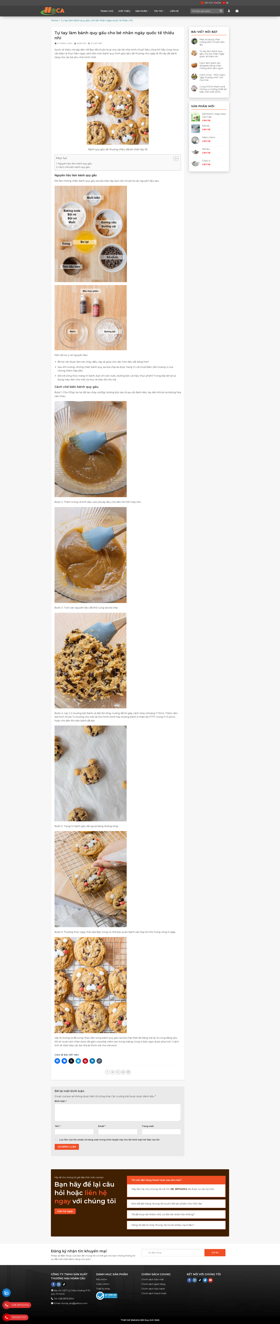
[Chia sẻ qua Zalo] (64, 1061)
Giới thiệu (124, 11)
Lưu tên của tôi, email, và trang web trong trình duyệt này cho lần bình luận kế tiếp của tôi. (109, 1139)
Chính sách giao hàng (153, 1284)
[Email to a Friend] (118, 1072)
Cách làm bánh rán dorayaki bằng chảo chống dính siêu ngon (211, 66)
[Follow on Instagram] (58, 1284)
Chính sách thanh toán (154, 1293)
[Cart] (237, 10)
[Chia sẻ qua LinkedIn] (92, 1061)
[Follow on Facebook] (53, 1284)
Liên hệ (174, 11)
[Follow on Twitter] (205, 1280)
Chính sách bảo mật (152, 1279)
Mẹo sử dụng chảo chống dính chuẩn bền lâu (212, 42)
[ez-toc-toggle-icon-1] (174, 159)
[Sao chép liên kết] (99, 1061)
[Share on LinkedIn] (128, 1072)
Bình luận (61, 1101)
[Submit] (220, 11)
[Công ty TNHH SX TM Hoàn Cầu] (54, 11)
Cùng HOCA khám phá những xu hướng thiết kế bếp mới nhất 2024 (213, 89)
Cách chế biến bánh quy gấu (74, 167)
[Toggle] (129, 1179)
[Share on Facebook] (107, 1072)
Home (54, 20)
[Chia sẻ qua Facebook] (57, 1061)
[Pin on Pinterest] (123, 1072)
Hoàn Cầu (81, 43)
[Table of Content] (176, 158)
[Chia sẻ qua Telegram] (78, 1061)
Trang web (148, 1126)
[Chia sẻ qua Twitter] (71, 1061)
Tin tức (158, 11)
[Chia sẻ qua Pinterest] (85, 1061)
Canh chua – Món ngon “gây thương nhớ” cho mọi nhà (212, 77)
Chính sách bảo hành (153, 1288)
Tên (58, 1126)
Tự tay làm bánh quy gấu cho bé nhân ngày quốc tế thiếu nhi (212, 54)
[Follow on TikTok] (64, 1284)
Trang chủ (106, 11)
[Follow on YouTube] (210, 1280)
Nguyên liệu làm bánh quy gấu (75, 163)
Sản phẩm (141, 11)
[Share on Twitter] (112, 1072)
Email (101, 1126)
